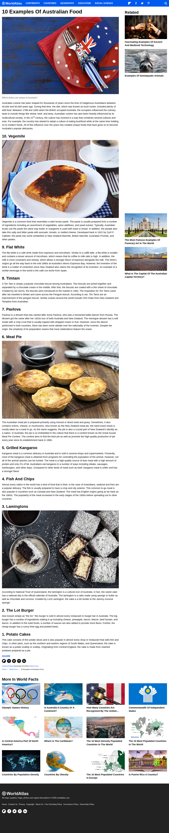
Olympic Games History (15, 707)
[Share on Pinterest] (19, 661)
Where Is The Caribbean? (58, 741)
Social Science (104, 3)
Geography (67, 3)
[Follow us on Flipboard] (4, 811)
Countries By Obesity (56, 774)
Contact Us (13, 804)
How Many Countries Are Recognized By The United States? (101, 711)
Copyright (30, 804)
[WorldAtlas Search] (165, 3)
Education (84, 3)
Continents (33, 3)
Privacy (22, 804)
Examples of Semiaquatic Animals (144, 75)
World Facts (34, 666)
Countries (50, 3)
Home (4, 804)
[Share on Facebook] (9, 661)
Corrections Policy (70, 804)
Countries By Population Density (20, 774)
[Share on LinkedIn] (24, 661)
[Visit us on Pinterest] (20, 811)
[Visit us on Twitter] (15, 811)
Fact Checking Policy (53, 804)
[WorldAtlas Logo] (13, 3)
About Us (39, 804)
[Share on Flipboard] (4, 661)
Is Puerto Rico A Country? (143, 774)
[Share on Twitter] (14, 661)
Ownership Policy (87, 804)
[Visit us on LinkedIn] (25, 811)
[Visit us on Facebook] (9, 811)
